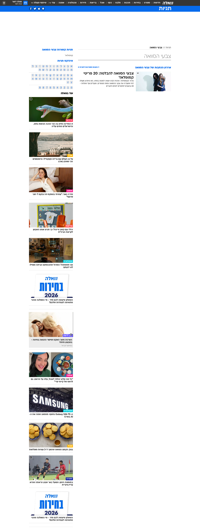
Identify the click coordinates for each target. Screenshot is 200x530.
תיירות (83, 3)
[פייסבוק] (31, 9)
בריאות (93, 3)
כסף (110, 3)
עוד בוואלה (67, 93)
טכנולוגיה (72, 3)
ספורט (147, 3)
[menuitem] (155, 3)
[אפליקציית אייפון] (39, 9)
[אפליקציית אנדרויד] (43, 9)
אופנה (61, 3)
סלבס (118, 3)
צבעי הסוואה (156, 48)
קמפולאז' (69, 55)
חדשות (157, 3)
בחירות (137, 3)
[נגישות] (4, 3)
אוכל (102, 3)
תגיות (168, 48)
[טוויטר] (35, 9)
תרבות (127, 3)
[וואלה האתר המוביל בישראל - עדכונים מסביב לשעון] (168, 2)
